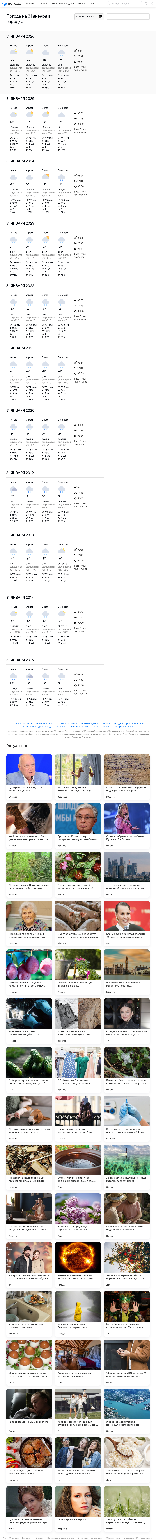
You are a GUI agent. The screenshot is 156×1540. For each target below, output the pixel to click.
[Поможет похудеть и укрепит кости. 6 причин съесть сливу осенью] (29, 972)
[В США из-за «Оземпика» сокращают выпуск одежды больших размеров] (78, 1070)
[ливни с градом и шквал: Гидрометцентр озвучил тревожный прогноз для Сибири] (78, 1314)
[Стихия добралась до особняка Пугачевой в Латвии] (127, 826)
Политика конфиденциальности (61, 1538)
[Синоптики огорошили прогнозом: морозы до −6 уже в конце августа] (78, 1119)
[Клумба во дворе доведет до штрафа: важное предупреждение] (78, 972)
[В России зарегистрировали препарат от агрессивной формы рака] (127, 1119)
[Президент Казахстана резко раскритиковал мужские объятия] (78, 826)
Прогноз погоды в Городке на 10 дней (44, 726)
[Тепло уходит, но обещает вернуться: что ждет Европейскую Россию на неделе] (127, 1509)
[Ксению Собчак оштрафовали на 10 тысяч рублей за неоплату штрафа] (127, 923)
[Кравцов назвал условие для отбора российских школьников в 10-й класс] (78, 1411)
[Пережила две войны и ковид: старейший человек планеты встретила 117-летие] (29, 923)
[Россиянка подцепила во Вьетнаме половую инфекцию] (78, 777)
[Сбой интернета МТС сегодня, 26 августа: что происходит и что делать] (127, 1363)
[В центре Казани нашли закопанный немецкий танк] (78, 1021)
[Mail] (4, 3)
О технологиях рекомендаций (91, 1538)
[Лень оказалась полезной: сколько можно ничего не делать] (29, 1119)
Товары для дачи (123, 726)
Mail (5, 1538)
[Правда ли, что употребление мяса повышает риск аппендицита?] (29, 1460)
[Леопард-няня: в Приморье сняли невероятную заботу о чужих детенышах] (29, 875)
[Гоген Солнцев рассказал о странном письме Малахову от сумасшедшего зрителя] (127, 1314)
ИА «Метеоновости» (144, 1538)
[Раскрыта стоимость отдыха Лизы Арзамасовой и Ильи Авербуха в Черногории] (29, 1265)
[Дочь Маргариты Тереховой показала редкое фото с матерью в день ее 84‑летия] (29, 1509)
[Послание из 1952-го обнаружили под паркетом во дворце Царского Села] (127, 777)
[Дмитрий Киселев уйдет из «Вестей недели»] (29, 777)
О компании (14, 1538)
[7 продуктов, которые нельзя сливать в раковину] (29, 1314)
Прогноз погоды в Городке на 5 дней (77, 723)
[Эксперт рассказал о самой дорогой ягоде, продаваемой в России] (78, 875)
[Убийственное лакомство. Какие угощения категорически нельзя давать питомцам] (29, 826)
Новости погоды (80, 726)
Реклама (26, 1538)
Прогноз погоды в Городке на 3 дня (32, 723)
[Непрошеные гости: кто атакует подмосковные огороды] (127, 1216)
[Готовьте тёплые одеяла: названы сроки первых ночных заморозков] (127, 1070)
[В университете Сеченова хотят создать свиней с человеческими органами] (78, 923)
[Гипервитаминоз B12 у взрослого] (29, 1411)
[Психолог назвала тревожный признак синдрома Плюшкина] (29, 1167)
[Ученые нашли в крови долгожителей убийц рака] (29, 1021)
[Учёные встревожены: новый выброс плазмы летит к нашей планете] (78, 1265)
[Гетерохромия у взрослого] (78, 1509)
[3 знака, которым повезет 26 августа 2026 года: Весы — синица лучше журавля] (29, 1216)
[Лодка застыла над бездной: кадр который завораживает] (127, 1167)
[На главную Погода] (14, 3)
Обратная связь (113, 1538)
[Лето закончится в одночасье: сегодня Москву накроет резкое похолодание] (127, 875)
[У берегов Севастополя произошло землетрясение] (127, 1411)
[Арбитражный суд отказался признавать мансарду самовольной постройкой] (78, 1363)
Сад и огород (101, 726)
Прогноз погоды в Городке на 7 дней (123, 723)
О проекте (40, 1538)
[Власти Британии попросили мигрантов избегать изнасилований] (127, 972)
